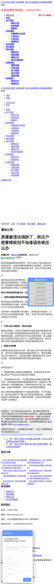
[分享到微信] (11, 258)
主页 (13, 224)
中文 (8, 105)
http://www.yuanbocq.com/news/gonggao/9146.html (22, 434)
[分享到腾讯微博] (8, 258)
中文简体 (21, 224)
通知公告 (42, 224)
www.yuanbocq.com (20, 424)
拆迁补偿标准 (12, 499)
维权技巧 (10, 491)
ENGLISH (10, 103)
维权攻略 (10, 494)
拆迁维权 (31, 224)
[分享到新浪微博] (5, 258)
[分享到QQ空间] (2, 258)
